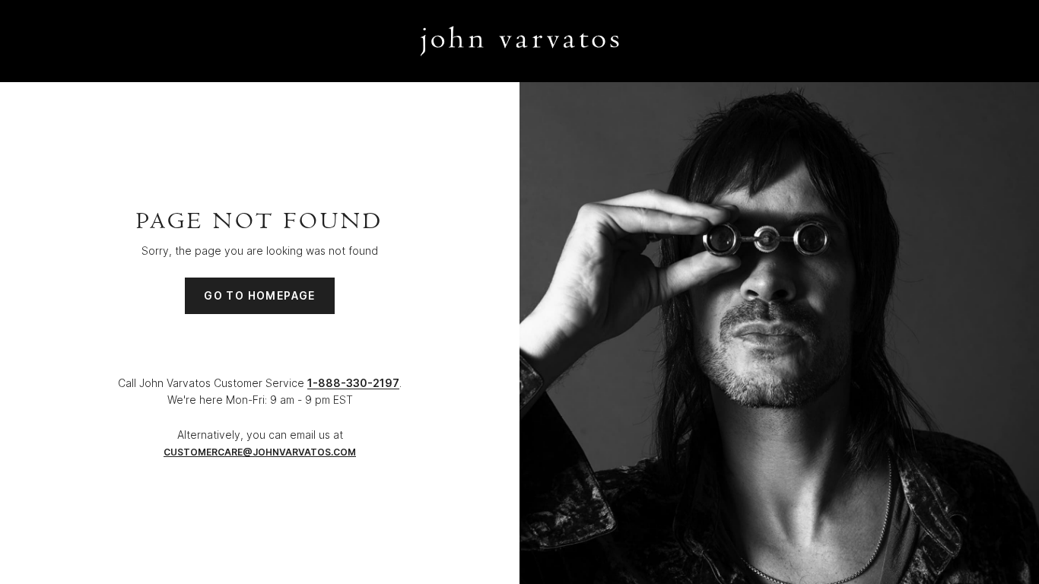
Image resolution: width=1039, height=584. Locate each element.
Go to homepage (260, 295)
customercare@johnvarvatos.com (260, 452)
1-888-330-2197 (353, 382)
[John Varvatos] (520, 41)
